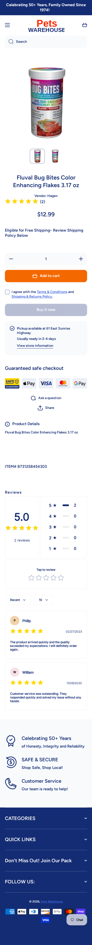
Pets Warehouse (52, 901)
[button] (84, 25)
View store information (35, 346)
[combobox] (46, 42)
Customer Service (41, 781)
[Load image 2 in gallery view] (55, 156)
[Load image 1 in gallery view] (37, 156)
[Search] (9, 42)
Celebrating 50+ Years (46, 738)
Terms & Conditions (52, 292)
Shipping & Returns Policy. (32, 296)
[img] (21, 202)
